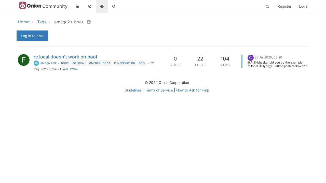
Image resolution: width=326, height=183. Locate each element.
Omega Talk (48, 63)
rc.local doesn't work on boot (66, 56)
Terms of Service (159, 90)
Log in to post (32, 36)
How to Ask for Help (192, 90)
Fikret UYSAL (69, 69)
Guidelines (133, 90)
